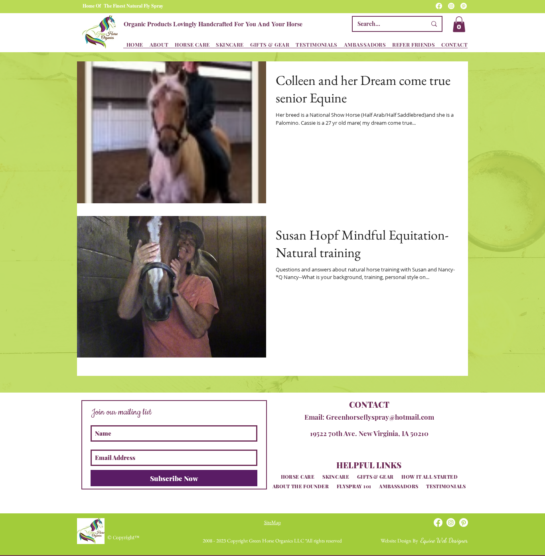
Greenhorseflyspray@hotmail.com (380, 417)
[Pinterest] (463, 6)
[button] (459, 24)
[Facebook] (439, 6)
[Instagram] (451, 6)
